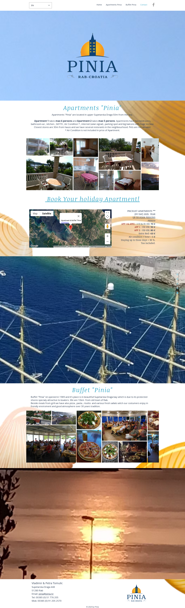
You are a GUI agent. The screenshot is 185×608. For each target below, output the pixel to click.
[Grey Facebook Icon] (153, 4)
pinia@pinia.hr (46, 593)
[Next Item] (154, 164)
